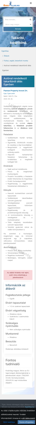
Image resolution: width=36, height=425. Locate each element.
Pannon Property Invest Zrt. (16, 91)
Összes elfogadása (26, 422)
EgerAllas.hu (29, 407)
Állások (6, 56)
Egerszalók (11, 93)
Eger (5, 93)
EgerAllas (5, 51)
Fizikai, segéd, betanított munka (16, 61)
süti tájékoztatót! (28, 418)
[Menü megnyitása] (31, 3)
